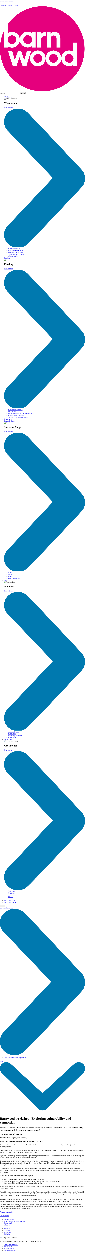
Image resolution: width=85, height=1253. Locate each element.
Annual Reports (13, 732)
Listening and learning (15, 252)
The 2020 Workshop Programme (15, 1057)
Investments (12, 411)
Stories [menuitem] (10, 574)
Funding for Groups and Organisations (21, 413)
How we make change (15, 250)
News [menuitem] (10, 573)
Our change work (14, 248)
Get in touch (8, 739)
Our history (12, 734)
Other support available (16, 415)
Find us (10, 897)
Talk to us (11, 891)
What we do (8, 97)
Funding (7, 258)
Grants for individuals (15, 410)
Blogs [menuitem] (10, 576)
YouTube (7, 1230)
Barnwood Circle (9, 900)
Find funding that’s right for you (14, 1221)
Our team (11, 893)
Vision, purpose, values (16, 254)
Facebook (7, 1228)
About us (7, 580)
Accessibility (8, 1246)
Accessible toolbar (10, 902)
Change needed (13, 256)
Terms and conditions (11, 1245)
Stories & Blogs (9, 421)
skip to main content (6, 1)
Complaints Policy (10, 1250)
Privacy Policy (9, 1248)
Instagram (7, 1232)
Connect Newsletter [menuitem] (14, 578)
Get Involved (4, 1216)
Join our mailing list (6, 1212)
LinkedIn (7, 1234)
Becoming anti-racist (15, 735)
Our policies (12, 737)
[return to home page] (42, 91)
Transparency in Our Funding (18, 417)
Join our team (12, 895)
